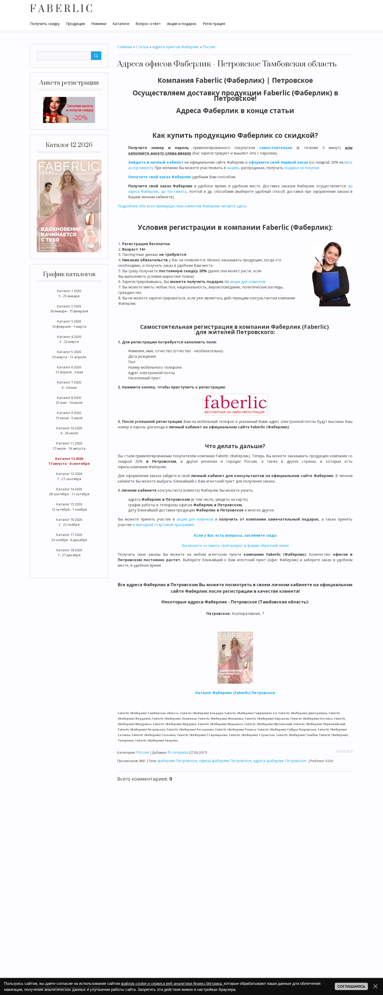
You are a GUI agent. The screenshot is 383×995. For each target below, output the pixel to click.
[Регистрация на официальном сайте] (69, 109)
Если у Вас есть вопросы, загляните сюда (235, 535)
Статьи (142, 46)
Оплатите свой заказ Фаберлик (159, 176)
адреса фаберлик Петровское (279, 760)
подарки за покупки (301, 167)
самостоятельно (275, 147)
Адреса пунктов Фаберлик (175, 46)
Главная (124, 46)
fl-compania (178, 752)
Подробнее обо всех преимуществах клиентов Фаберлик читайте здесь (182, 205)
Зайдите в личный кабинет (155, 162)
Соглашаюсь (351, 986)
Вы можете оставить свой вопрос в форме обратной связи (235, 545)
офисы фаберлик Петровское (225, 760)
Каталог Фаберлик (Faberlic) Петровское (235, 692)
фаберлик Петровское (177, 760)
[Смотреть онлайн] (69, 205)
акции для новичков (247, 281)
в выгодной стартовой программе (163, 524)
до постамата (174, 191)
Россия (209, 46)
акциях (233, 167)
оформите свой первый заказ (278, 162)
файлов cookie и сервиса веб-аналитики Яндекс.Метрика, (172, 983)
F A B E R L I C (61, 9)
